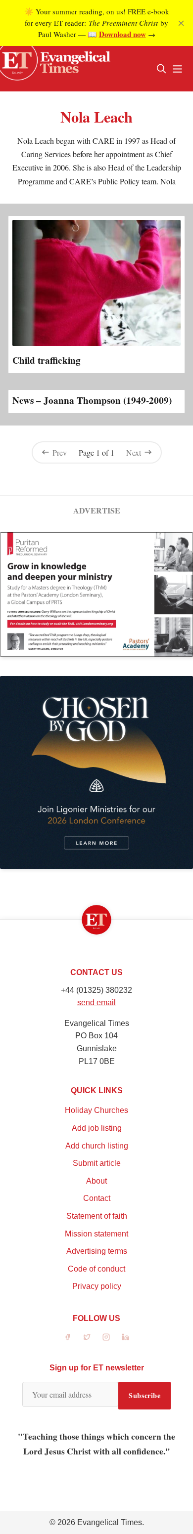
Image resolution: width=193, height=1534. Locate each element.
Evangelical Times (109, 1522)
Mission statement (96, 1234)
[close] (181, 23)
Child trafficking (46, 360)
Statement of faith (96, 1216)
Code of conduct (96, 1269)
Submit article (97, 1163)
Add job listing (97, 1128)
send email (96, 1002)
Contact (96, 1198)
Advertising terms (96, 1251)
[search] (161, 69)
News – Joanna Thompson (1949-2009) (92, 400)
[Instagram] (106, 1337)
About (96, 1181)
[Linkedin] (125, 1337)
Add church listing (96, 1146)
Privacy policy (96, 1286)
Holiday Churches (96, 1110)
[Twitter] (87, 1337)
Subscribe (144, 1395)
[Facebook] (67, 1337)
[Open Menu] (177, 69)
